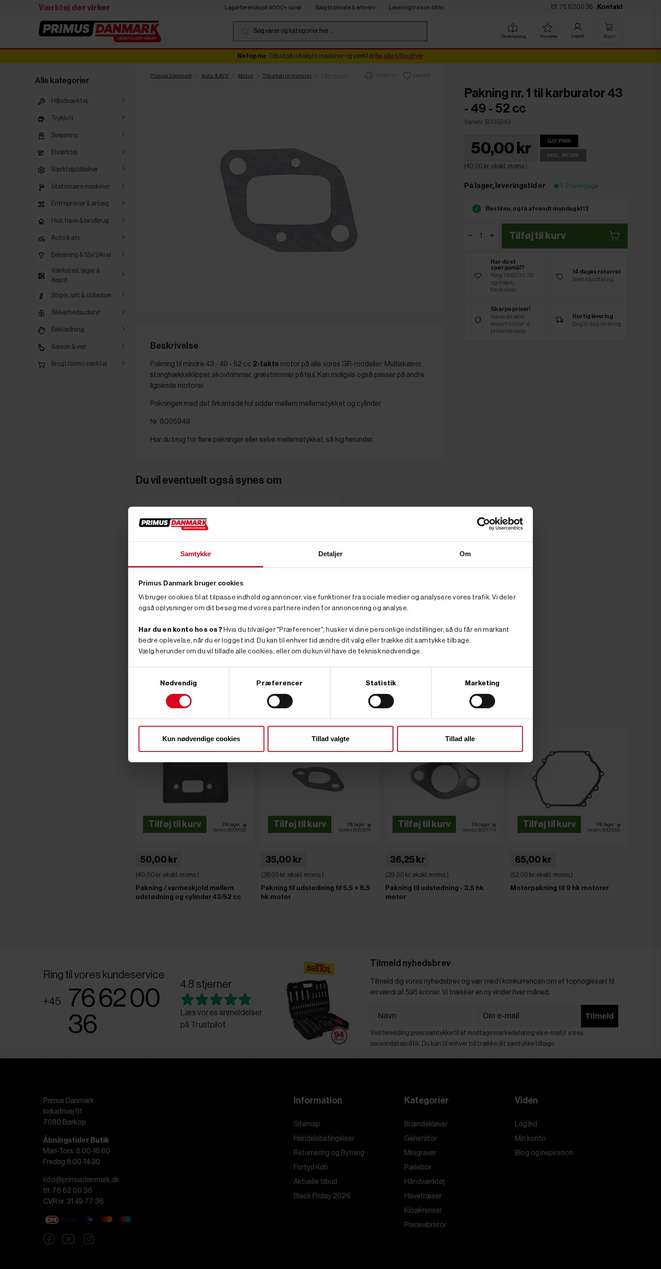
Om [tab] (465, 554)
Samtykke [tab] (195, 554)
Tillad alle (460, 738)
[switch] (280, 701)
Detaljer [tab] (330, 554)
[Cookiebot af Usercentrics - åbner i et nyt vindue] (483, 524)
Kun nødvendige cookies (201, 738)
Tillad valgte (330, 738)
